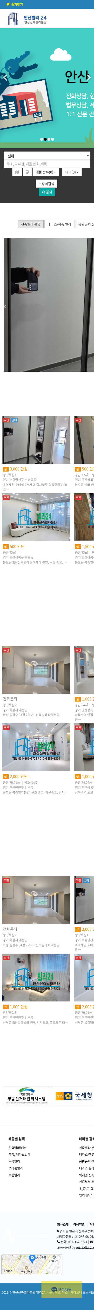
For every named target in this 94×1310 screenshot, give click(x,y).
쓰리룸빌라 (15, 1168)
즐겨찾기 (17, 4)
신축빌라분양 (17, 1147)
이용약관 (79, 1224)
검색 (48, 191)
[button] (16, 305)
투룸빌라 (14, 1161)
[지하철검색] (27, 172)
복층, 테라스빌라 (19, 1154)
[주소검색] (17, 172)
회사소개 (63, 1224)
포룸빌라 (14, 1175)
